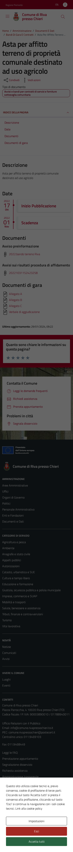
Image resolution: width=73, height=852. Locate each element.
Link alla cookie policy (28, 808)
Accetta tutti (37, 841)
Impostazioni (36, 821)
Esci (36, 831)
